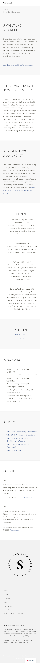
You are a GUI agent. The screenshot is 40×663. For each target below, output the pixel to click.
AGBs (5, 602)
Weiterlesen (28, 498)
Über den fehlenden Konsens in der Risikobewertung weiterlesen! (20, 190)
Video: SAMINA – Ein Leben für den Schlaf (21, 435)
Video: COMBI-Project (14, 450)
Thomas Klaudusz (20, 339)
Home (5, 12)
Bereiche (11, 12)
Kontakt (6, 595)
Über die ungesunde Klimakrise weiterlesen (18, 65)
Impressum (7, 598)
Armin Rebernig (20, 334)
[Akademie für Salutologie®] (8, 3)
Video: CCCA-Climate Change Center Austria (22, 432)
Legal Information (9, 610)
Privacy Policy (8, 606)
